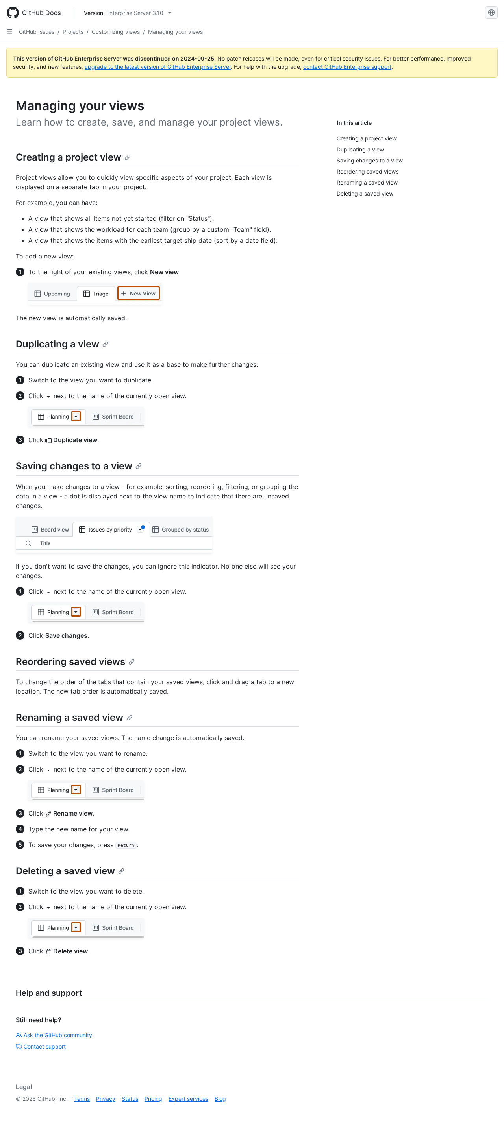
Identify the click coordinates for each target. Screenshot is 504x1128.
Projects (73, 31)
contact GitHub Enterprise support (347, 66)
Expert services (188, 1098)
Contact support (45, 1046)
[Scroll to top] (487, 1111)
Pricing (153, 1098)
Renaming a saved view (69, 717)
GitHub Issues (36, 31)
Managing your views (175, 31)
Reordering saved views (70, 661)
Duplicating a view (57, 344)
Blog (220, 1098)
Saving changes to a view (74, 466)
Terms (82, 1098)
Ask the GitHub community (58, 1035)
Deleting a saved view (65, 871)
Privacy (105, 1098)
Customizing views (116, 31)
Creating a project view (68, 157)
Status (130, 1098)
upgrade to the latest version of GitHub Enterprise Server (158, 66)
